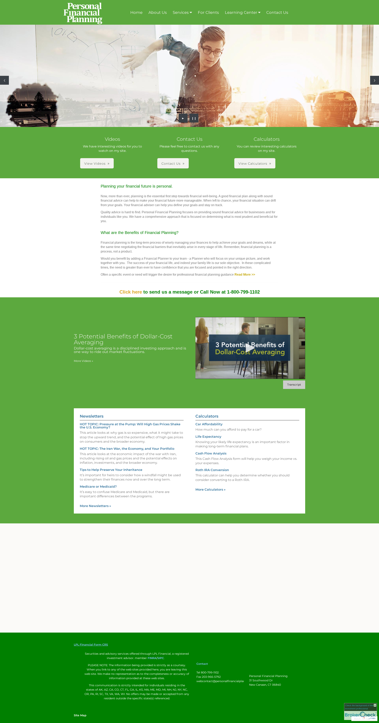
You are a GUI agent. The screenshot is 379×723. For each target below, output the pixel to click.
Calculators (206, 416)
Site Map (80, 715)
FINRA (152, 658)
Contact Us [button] (171, 163)
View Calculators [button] (252, 163)
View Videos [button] (95, 163)
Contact (202, 664)
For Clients (208, 12)
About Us (157, 12)
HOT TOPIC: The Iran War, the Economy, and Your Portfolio (127, 449)
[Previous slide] (4, 80)
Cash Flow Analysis (210, 453)
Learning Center (241, 12)
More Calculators (210, 489)
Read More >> (245, 274)
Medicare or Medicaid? (98, 486)
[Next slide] (374, 80)
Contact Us (277, 12)
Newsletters (91, 416)
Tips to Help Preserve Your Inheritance (111, 470)
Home (136, 12)
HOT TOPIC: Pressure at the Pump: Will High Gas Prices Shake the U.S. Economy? (130, 425)
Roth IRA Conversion (212, 470)
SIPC (160, 658)
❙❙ (194, 118)
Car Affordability (208, 424)
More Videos (83, 361)
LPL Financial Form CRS (91, 644)
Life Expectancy (208, 436)
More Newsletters (95, 506)
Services (181, 12)
